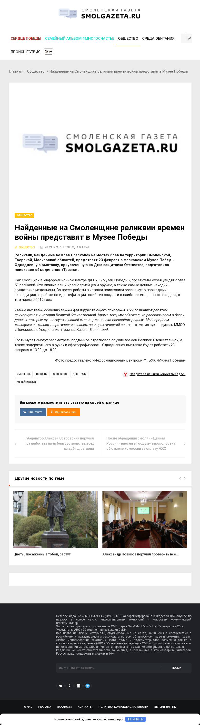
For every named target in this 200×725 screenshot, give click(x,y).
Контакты (85, 706)
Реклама (44, 706)
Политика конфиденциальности (123, 706)
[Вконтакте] (60, 686)
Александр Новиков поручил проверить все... (140, 554)
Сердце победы (26, 38)
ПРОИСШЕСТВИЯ (25, 52)
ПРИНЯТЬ (135, 719)
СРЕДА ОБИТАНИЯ (158, 38)
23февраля (79, 374)
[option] (55, 526)
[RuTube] (78, 686)
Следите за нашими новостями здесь (158, 374)
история (42, 374)
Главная (15, 71)
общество (60, 374)
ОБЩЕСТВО (128, 38)
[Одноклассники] (69, 686)
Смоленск (23, 374)
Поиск (176, 667)
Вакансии (64, 706)
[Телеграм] (87, 686)
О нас (28, 706)
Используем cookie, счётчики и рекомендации (88, 719)
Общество (36, 71)
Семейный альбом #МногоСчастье (79, 38)
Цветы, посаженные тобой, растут (41, 554)
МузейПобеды (26, 382)
